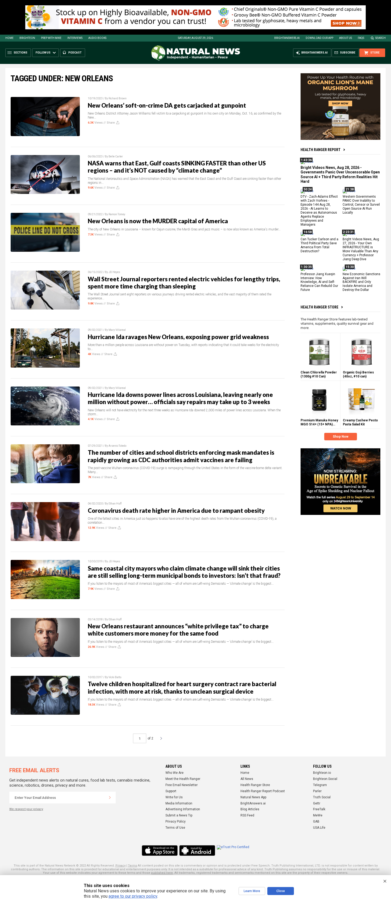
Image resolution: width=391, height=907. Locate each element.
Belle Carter (116, 156)
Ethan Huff (115, 503)
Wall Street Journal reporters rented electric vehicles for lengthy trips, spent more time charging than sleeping (184, 282)
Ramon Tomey (117, 214)
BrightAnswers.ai (287, 37)
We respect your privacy (26, 809)
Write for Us (174, 797)
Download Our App (319, 37)
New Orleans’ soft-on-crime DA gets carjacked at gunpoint (167, 105)
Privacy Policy (175, 821)
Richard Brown (118, 98)
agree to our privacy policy (133, 896)
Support (170, 791)
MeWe (317, 815)
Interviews (74, 37)
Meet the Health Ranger (182, 779)
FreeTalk (319, 809)
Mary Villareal (117, 329)
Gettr (316, 803)
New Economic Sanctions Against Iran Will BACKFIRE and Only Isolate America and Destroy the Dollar (361, 282)
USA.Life (319, 827)
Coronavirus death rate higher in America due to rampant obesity (176, 510)
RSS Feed (247, 815)
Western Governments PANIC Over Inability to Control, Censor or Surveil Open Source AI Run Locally (361, 204)
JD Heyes (114, 272)
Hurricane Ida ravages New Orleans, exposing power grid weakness (178, 336)
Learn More (252, 891)
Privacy (120, 865)
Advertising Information (182, 809)
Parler (317, 791)
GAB (316, 821)
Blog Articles (249, 809)
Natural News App (253, 797)
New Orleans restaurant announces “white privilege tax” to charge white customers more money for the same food (178, 630)
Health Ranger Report (320, 150)
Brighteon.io (322, 773)
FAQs (361, 37)
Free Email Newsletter (181, 785)
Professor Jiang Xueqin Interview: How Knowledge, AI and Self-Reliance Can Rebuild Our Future (319, 282)
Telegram (320, 785)
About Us (345, 37)
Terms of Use (175, 827)
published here (162, 873)
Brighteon (27, 37)
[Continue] (110, 797)
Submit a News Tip (178, 815)
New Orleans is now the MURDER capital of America (158, 221)
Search (380, 37)
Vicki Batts (115, 677)
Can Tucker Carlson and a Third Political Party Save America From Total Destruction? (319, 245)
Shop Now (340, 436)
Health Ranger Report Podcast (262, 791)
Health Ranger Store (319, 307)
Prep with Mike (51, 37)
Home (9, 37)
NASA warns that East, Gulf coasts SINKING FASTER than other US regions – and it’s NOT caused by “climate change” (177, 167)
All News (246, 779)
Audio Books (97, 37)
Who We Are (174, 773)
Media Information (178, 803)
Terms (132, 865)
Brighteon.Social (325, 779)
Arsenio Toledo (117, 445)
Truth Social (322, 797)
